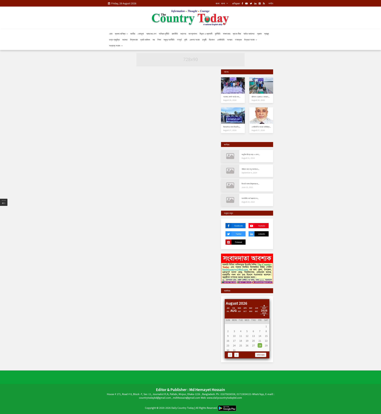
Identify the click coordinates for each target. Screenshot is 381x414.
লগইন (270, 3)
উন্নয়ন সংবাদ (249, 39)
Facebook (238, 225)
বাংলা (217, 3)
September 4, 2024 (249, 172)
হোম (110, 33)
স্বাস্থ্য (266, 33)
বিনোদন (212, 39)
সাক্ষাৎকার (226, 33)
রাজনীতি (175, 33)
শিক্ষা (159, 39)
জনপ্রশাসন (193, 33)
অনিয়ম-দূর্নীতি (164, 33)
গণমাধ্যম (238, 39)
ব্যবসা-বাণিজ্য (120, 33)
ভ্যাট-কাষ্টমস (145, 39)
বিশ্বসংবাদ (134, 39)
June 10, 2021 (247, 187)
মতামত (125, 39)
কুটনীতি (217, 33)
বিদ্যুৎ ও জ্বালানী (206, 33)
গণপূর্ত (179, 39)
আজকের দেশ (151, 33)
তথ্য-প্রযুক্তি (114, 39)
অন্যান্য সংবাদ (115, 45)
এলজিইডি (221, 39)
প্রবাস (259, 33)
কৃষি (185, 39)
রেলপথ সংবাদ (195, 39)
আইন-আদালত (248, 33)
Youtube (261, 225)
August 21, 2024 (248, 158)
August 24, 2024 (248, 202)
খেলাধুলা (141, 33)
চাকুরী (204, 39)
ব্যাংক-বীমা (237, 33)
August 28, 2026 (229, 100)
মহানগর (183, 33)
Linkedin (261, 234)
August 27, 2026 (229, 130)
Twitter (238, 234)
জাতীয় (132, 33)
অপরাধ (229, 39)
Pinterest (238, 242)
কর (154, 39)
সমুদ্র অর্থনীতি (169, 39)
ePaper (236, 3)
